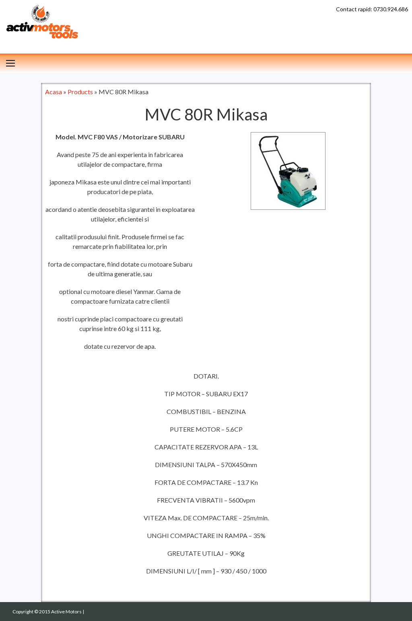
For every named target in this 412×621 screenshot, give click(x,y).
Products (80, 91)
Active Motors (66, 612)
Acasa (53, 91)
